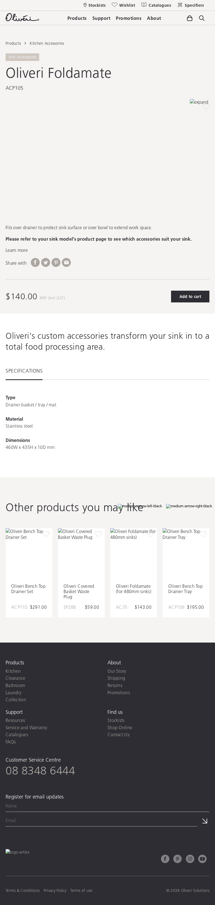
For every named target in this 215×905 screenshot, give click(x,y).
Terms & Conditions (22, 890)
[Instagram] (190, 860)
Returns (115, 685)
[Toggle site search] (201, 18)
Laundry (13, 692)
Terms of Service (138, 832)
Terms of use (81, 890)
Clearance (15, 678)
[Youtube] (202, 860)
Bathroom (15, 685)
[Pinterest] (177, 860)
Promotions (119, 692)
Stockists (116, 720)
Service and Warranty (26, 727)
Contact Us (118, 734)
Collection (16, 699)
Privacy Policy (105, 832)
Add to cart (190, 296)
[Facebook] (165, 860)
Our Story (117, 671)
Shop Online (120, 727)
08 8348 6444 (40, 770)
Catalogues (17, 734)
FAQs (11, 742)
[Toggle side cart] (189, 18)
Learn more (17, 250)
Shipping (116, 678)
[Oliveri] (22, 19)
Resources (15, 720)
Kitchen (13, 671)
